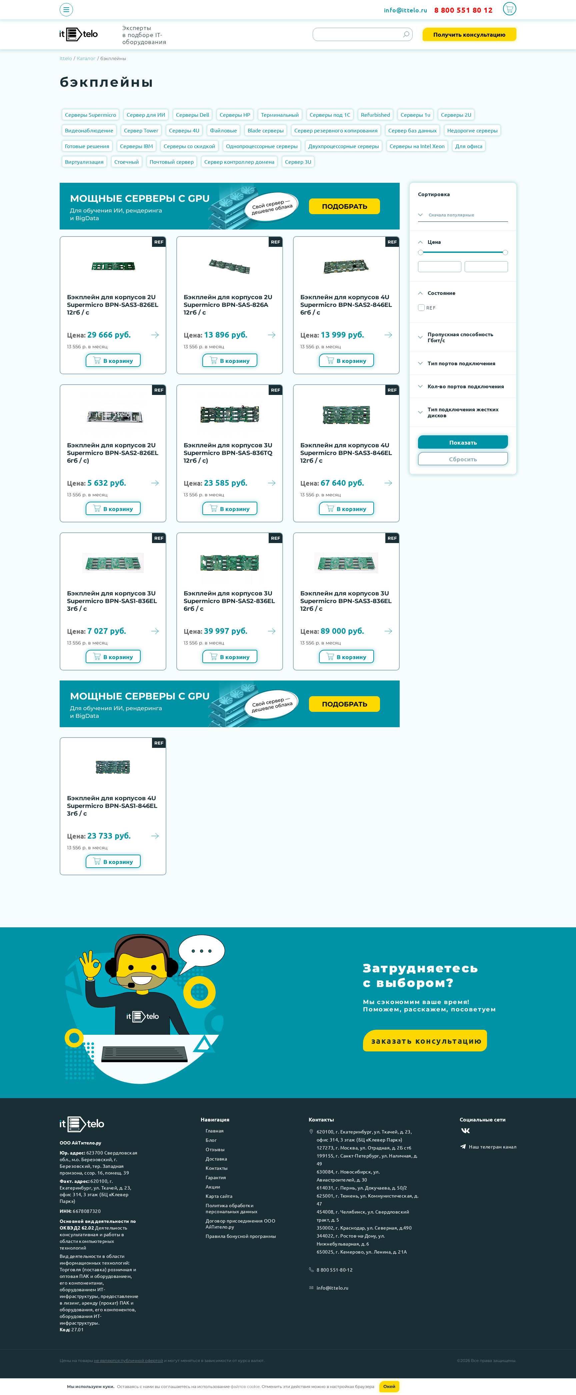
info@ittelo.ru (406, 9)
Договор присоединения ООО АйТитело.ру (240, 1224)
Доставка (216, 1158)
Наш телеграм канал (492, 1146)
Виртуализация (84, 161)
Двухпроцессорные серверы (343, 145)
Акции (213, 1187)
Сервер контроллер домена (239, 161)
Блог (211, 1140)
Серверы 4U (184, 130)
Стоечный (126, 161)
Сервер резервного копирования (336, 130)
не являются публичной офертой (128, 1360)
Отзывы (215, 1149)
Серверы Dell (192, 114)
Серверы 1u (415, 114)
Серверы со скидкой (189, 145)
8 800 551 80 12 (463, 9)
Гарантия (216, 1177)
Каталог (86, 58)
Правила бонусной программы (241, 1236)
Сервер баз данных (412, 130)
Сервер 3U (298, 161)
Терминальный (280, 114)
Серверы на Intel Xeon (417, 145)
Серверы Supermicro (90, 114)
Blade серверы (266, 130)
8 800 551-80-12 (335, 1270)
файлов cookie (245, 1386)
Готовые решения (87, 145)
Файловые (223, 130)
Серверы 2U (456, 114)
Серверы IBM (136, 145)
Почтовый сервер (172, 161)
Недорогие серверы (472, 130)
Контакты (217, 1168)
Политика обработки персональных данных (231, 1208)
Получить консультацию (469, 34)
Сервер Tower (141, 130)
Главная (215, 1130)
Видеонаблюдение (89, 130)
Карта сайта (219, 1196)
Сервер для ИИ (146, 114)
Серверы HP (235, 114)
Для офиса (468, 145)
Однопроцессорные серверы (262, 145)
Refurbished (375, 114)
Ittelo (66, 58)
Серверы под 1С (330, 114)
